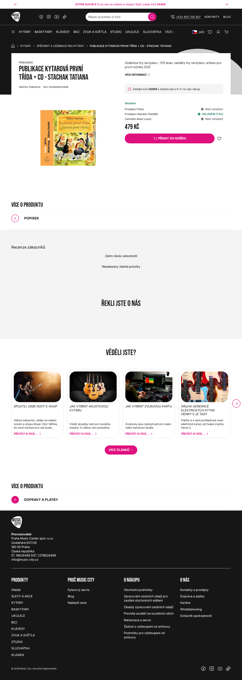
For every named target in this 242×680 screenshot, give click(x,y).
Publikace (30, 87)
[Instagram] (49, 17)
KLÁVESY (18, 629)
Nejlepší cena (77, 603)
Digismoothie (50, 668)
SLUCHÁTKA (20, 648)
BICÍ (14, 622)
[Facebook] (41, 17)
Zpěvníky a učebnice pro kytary (60, 45)
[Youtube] (56, 17)
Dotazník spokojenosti (196, 616)
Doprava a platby (192, 596)
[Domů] (13, 46)
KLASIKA (17, 655)
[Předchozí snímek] (15, 4)
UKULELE (18, 616)
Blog (227, 16)
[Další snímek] (226, 4)
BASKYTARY (20, 609)
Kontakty (212, 16)
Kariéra (185, 603)
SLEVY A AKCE (22, 596)
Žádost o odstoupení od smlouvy (147, 626)
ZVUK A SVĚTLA (23, 635)
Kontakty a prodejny (194, 590)
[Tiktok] (65, 17)
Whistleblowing (191, 609)
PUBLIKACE (26, 62)
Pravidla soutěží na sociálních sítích (149, 613)
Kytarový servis (78, 590)
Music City (25, 668)
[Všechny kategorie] (13, 32)
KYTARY (25, 45)
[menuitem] (170, 32)
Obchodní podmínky (138, 590)
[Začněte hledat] (152, 17)
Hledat (16, 590)
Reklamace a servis (137, 620)
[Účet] (218, 32)
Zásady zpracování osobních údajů (148, 607)
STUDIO (17, 642)
